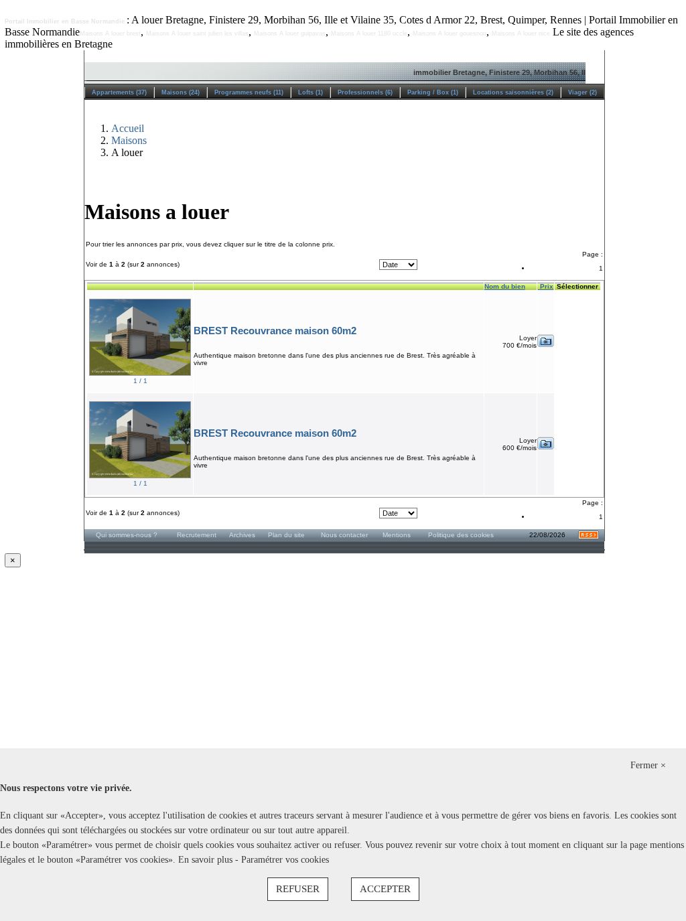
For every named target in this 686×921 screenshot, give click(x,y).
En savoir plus (206, 860)
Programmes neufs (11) (248, 92)
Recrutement (196, 535)
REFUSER (298, 888)
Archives (242, 535)
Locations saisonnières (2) (513, 92)
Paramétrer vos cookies (285, 860)
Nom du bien (504, 286)
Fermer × (648, 765)
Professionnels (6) (365, 92)
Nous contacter (344, 535)
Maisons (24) (180, 92)
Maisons (129, 140)
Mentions (397, 535)
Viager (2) (582, 92)
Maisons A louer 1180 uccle (369, 33)
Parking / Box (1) (432, 92)
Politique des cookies (461, 535)
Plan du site (286, 535)
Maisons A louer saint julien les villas (197, 33)
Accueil (127, 128)
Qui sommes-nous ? (126, 535)
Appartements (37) (119, 92)
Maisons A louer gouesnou (449, 33)
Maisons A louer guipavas (290, 33)
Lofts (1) (310, 92)
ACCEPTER (385, 888)
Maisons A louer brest (110, 33)
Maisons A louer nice (521, 33)
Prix (545, 286)
